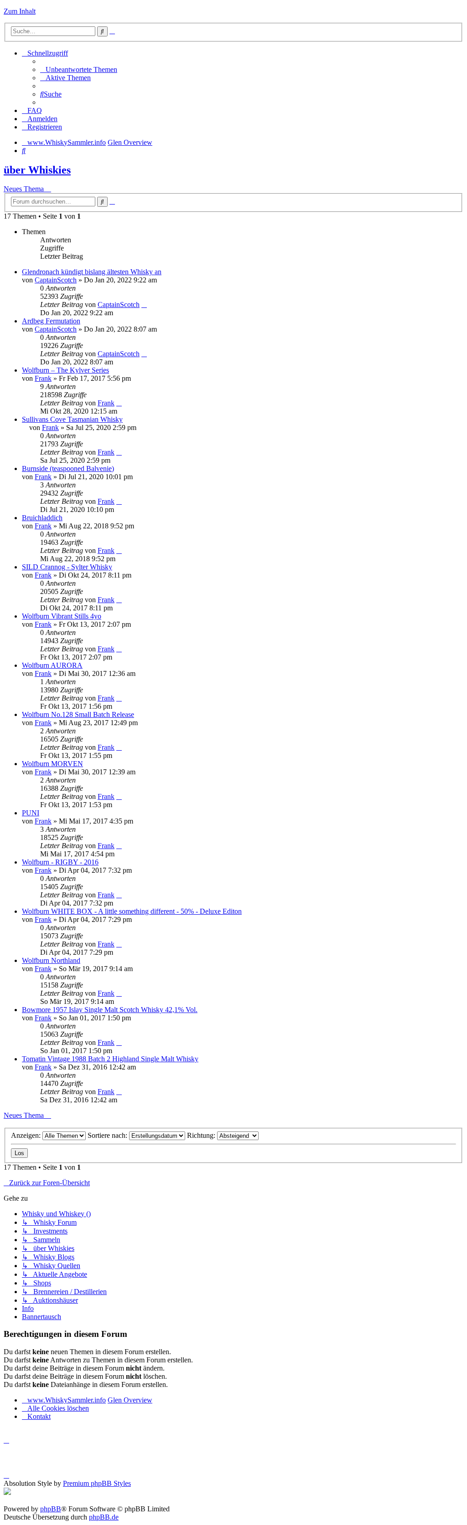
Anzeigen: (26, 1135)
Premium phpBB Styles (97, 1483)
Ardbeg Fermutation (51, 321)
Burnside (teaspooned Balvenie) (68, 468)
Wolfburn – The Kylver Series (65, 370)
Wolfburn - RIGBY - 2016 (60, 862)
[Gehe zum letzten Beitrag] (144, 304)
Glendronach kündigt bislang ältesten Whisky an (91, 272)
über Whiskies (37, 170)
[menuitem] (78, 69)
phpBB (50, 1509)
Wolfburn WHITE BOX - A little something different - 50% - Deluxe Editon (132, 911)
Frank (43, 378)
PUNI (30, 813)
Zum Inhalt (20, 11)
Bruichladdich (42, 518)
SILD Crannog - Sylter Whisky (67, 567)
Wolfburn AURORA (52, 665)
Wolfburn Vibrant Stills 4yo (61, 616)
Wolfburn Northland (51, 960)
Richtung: (202, 1135)
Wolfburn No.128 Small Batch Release (78, 714)
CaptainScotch (56, 280)
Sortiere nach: (108, 1135)
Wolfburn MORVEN (52, 764)
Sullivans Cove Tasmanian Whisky (72, 419)
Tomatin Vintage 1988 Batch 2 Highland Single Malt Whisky (110, 1059)
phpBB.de (104, 1517)
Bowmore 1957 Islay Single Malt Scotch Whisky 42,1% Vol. (109, 1009)
